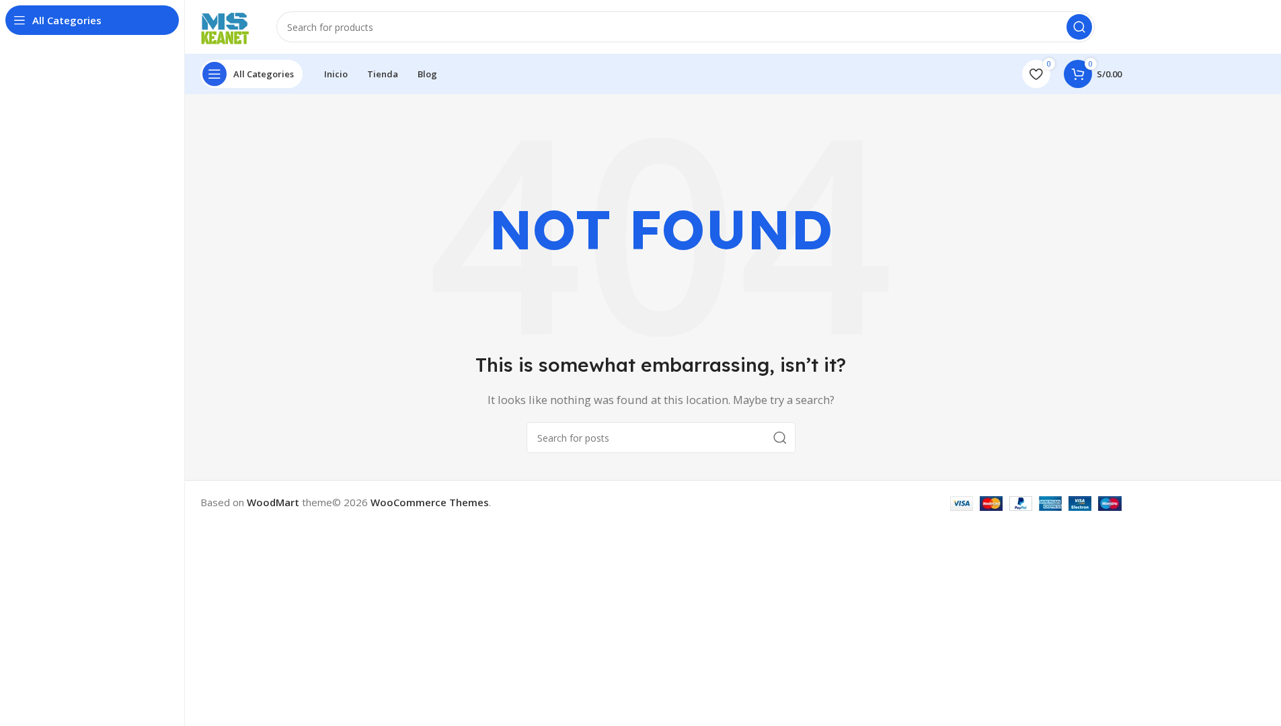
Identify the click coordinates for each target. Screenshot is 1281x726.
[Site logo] (225, 25)
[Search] (1079, 27)
